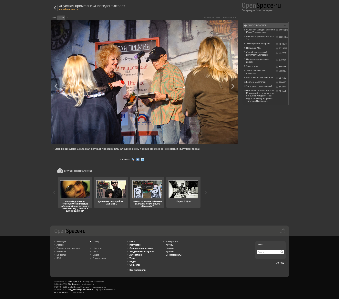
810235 (282, 71)
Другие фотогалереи (78, 171)
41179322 (283, 30)
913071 (282, 52)
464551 (282, 91)
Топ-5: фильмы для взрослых (255, 71)
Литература (248, 10)
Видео (96, 255)
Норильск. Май (253, 48)
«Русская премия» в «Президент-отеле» (92, 6)
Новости (97, 248)
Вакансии (61, 251)
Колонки (170, 248)
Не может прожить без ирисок (257, 60)
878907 (282, 60)
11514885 (283, 37)
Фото (95, 251)
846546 (282, 66)
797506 (282, 78)
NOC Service (60, 292)
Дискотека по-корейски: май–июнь (111, 202)
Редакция (61, 241)
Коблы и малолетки (255, 82)
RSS (58, 258)
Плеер (96, 241)
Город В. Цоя (183, 201)
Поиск (260, 244)
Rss (282, 263)
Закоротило (252, 66)
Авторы (60, 245)
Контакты (61, 255)
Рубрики (170, 251)
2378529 (283, 44)
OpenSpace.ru (74, 281)
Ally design (73, 284)
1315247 (283, 48)
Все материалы (173, 255)
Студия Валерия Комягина (80, 290)
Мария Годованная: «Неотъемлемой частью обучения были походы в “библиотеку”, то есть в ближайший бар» (75, 206)
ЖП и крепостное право (258, 43)
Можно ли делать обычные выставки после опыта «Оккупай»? (147, 203)
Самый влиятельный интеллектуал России (257, 53)
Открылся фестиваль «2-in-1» (260, 37)
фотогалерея (264, 10)
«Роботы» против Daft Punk (259, 77)
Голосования (99, 258)
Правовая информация (68, 248)
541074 (282, 86)
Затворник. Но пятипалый (259, 86)
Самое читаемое (257, 25)
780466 (282, 82)
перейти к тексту (68, 9)
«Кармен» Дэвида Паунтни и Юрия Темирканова (260, 30)
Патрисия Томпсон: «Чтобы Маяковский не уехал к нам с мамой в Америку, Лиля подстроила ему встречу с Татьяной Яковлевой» (260, 95)
